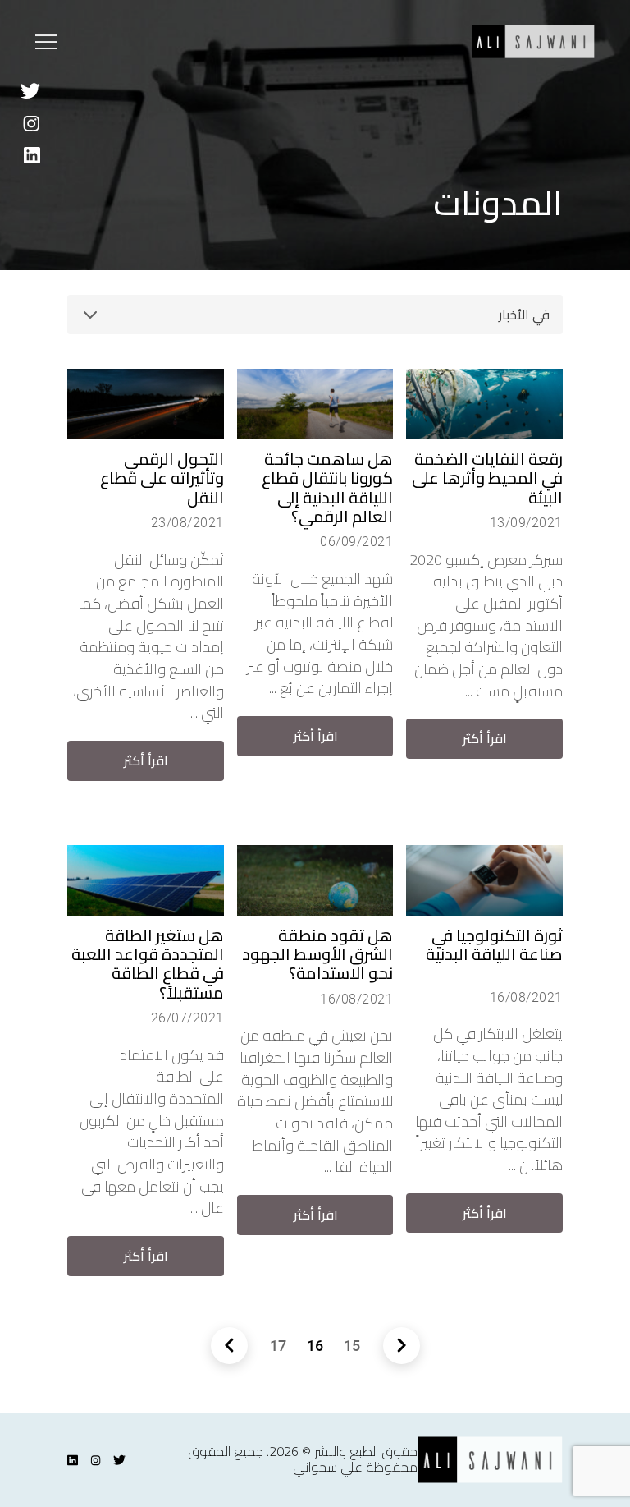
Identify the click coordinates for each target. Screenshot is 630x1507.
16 (315, 1345)
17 (278, 1345)
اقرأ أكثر (485, 738)
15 (352, 1345)
